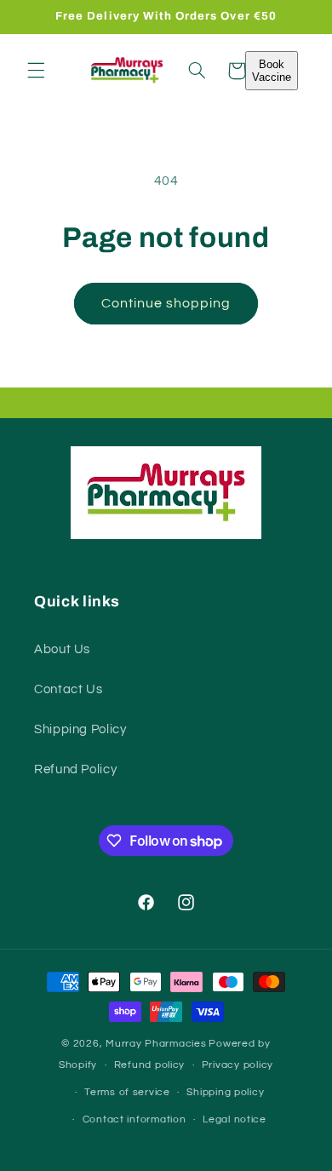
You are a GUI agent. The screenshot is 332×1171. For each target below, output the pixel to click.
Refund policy (150, 1065)
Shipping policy (225, 1092)
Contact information (134, 1119)
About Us (62, 649)
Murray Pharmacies (156, 1043)
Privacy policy (237, 1065)
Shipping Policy (80, 729)
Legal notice (234, 1119)
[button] (35, 70)
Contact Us (68, 689)
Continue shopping (166, 303)
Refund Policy (75, 769)
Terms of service (127, 1092)
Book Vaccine (271, 70)
